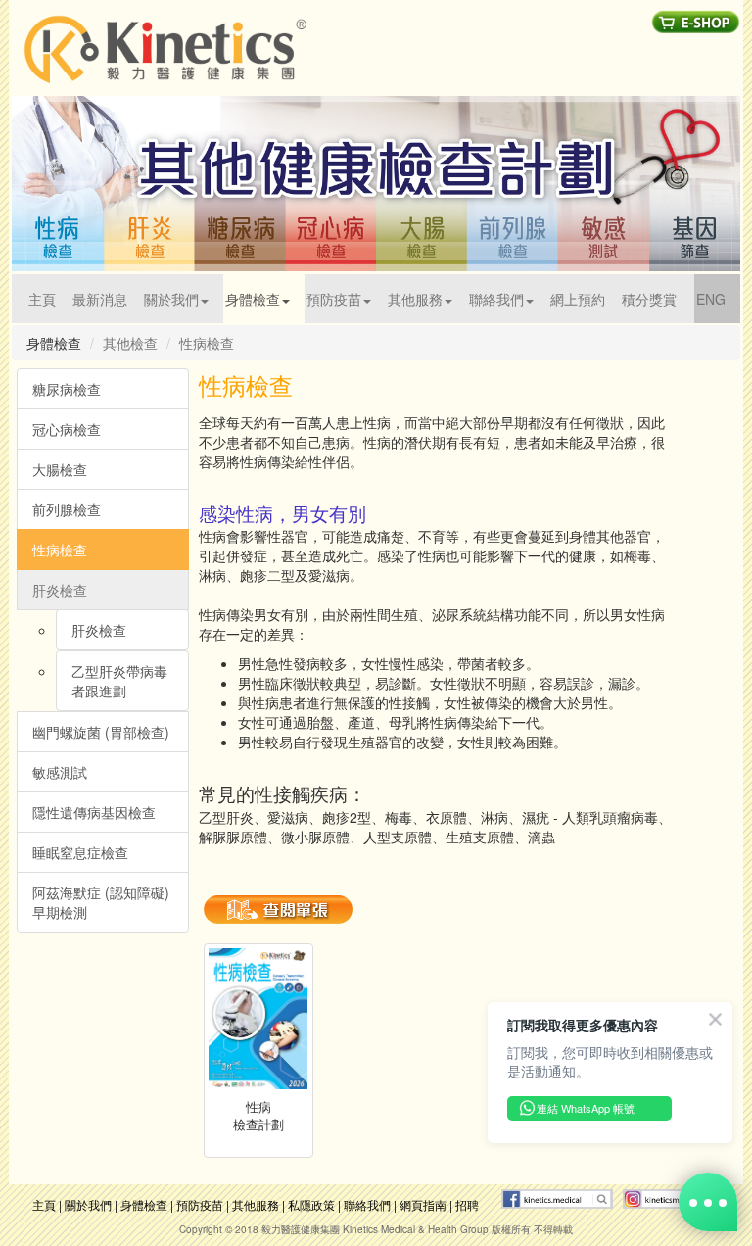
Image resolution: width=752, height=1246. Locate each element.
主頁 (49, 298)
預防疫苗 (199, 1204)
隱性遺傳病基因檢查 (94, 812)
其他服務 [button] (415, 299)
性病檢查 (59, 549)
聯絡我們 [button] (496, 299)
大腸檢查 (59, 469)
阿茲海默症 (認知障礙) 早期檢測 (100, 902)
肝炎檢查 (59, 589)
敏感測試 (59, 772)
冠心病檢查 (66, 429)
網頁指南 (423, 1204)
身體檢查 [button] (252, 299)
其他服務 (255, 1204)
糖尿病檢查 (66, 389)
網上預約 (577, 299)
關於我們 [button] (171, 299)
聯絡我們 (367, 1204)
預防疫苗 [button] (333, 299)
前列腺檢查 (66, 509)
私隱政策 (311, 1204)
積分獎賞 (649, 299)
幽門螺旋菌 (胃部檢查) (100, 732)
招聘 (467, 1204)
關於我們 (88, 1204)
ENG (718, 298)
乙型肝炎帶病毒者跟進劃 (119, 680)
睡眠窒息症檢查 (80, 852)
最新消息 (99, 299)
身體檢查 (143, 1204)
